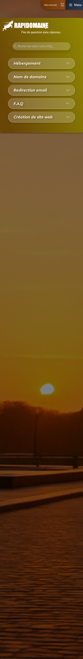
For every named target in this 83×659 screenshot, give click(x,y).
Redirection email (30, 89)
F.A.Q (18, 103)
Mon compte (50, 4)
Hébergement (27, 63)
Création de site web (33, 116)
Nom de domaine (30, 76)
